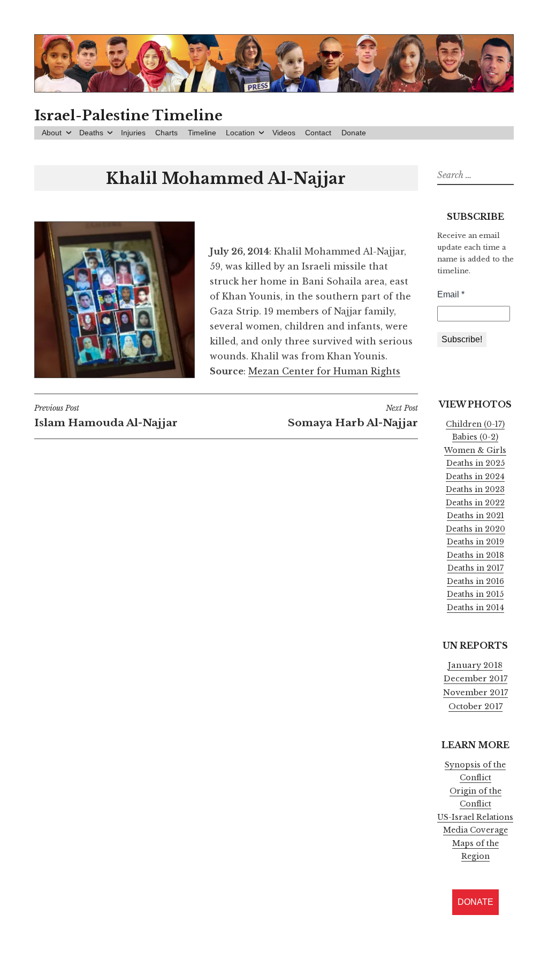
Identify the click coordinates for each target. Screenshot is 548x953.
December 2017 (475, 678)
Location (240, 132)
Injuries (133, 132)
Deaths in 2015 (475, 594)
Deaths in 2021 (475, 515)
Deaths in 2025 (475, 463)
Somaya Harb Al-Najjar (352, 416)
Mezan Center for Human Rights (324, 371)
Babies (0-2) (475, 437)
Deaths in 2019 (475, 542)
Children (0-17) (475, 424)
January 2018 (475, 665)
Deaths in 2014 (475, 607)
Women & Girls (475, 450)
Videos (283, 132)
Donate (353, 132)
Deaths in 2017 (475, 568)
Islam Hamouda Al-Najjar (106, 416)
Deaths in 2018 (475, 555)
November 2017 (475, 692)
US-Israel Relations (475, 817)
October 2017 (475, 706)
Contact (318, 132)
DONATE (475, 901)
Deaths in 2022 (475, 503)
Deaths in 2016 (475, 581)
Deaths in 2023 (475, 489)
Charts (166, 132)
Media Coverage (475, 830)
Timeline (202, 132)
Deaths (91, 132)
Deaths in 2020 (475, 529)
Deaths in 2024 (475, 476)
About (52, 132)
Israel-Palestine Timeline (128, 115)
